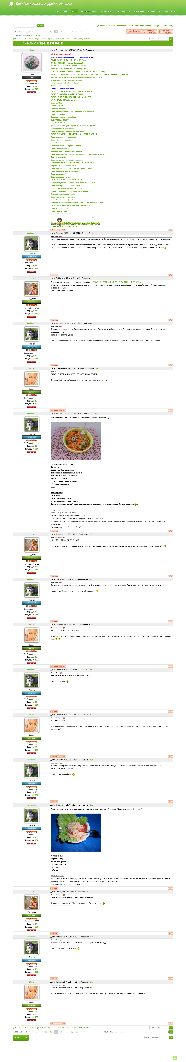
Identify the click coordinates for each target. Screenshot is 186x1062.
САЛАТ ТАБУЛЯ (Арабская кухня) (65, 100)
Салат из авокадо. (58, 108)
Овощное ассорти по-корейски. (63, 117)
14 (61, 31)
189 (91, 669)
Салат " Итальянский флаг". (62, 200)
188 (91, 624)
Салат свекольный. (58, 174)
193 (89, 891)
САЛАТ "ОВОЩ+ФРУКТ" (60, 120)
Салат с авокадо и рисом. (61, 177)
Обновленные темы (107, 25)
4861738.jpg (69, 884)
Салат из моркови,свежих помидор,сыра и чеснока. (72, 168)
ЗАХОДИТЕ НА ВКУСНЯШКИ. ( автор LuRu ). (70, 68)
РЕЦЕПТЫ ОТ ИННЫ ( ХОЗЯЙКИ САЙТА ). (68, 60)
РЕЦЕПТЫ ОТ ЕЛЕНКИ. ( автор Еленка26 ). (69, 65)
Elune (33, 35)
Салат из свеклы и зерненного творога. (67, 160)
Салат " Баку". (56, 143)
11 (46, 31)
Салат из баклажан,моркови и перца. (66, 145)
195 (91, 982)
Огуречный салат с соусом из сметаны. (66, 188)
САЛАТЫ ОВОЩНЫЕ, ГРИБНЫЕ (78, 38)
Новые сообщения (125, 25)
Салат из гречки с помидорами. (64, 137)
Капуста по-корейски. (59, 157)
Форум (36, 38)
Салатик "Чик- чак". (58, 103)
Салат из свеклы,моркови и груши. (65, 171)
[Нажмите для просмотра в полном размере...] (76, 441)
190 (91, 714)
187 (90, 579)
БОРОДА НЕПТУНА (58, 123)
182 (92, 278)
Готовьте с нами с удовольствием (44, 3)
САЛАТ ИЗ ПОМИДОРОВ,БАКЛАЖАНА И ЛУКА (70, 205)
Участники (139, 25)
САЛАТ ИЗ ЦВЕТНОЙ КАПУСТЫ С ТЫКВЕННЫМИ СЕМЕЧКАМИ (118, 282)
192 (91, 805)
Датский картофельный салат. (63, 194)
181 (92, 233)
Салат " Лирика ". (57, 106)
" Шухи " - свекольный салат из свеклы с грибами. (70, 191)
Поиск (164, 25)
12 (51, 31)
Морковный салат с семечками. (64, 165)
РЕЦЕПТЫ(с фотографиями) (52, 38)
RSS (170, 25)
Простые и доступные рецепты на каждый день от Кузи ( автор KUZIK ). (77, 77)
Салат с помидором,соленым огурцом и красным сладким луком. (77, 202)
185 (95, 413)
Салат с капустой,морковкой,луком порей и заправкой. (73, 183)
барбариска (32, 233)
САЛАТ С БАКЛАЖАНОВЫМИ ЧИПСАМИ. (68, 94)
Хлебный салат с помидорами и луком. (66, 151)
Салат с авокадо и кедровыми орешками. (68, 131)
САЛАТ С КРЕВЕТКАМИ (59, 208)
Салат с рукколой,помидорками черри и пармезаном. (73, 111)
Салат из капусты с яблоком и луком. (66, 185)
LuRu (38, 35)
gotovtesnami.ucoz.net (22, 38)
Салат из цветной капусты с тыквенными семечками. (73, 163)
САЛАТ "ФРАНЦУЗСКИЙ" (60, 211)
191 (91, 760)
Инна (31, 50)
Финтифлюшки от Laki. (60, 86)
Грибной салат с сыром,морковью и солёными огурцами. (74, 126)
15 (65, 31)
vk (175, 1058)
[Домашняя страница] (62, 230)
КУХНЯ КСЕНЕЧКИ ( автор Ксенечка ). (67, 63)
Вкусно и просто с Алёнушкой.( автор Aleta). (67, 80)
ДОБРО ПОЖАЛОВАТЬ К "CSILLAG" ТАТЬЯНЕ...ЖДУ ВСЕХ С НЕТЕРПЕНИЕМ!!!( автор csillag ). (91, 74)
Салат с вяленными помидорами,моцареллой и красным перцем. (78, 154)
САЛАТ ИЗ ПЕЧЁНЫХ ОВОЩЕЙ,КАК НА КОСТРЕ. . (71, 97)
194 (91, 937)
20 (77, 31)
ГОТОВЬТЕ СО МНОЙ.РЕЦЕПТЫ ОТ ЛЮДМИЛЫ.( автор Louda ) (78, 71)
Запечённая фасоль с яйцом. (62, 128)
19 (72, 31)
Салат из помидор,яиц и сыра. (63, 197)
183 (95, 323)
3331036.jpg (69, 527)
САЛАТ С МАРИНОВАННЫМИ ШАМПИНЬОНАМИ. (71, 91)
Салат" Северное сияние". (61, 140)
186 (91, 534)
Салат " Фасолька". (58, 114)
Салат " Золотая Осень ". (60, 148)
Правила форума (152, 25)
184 (96, 368)
